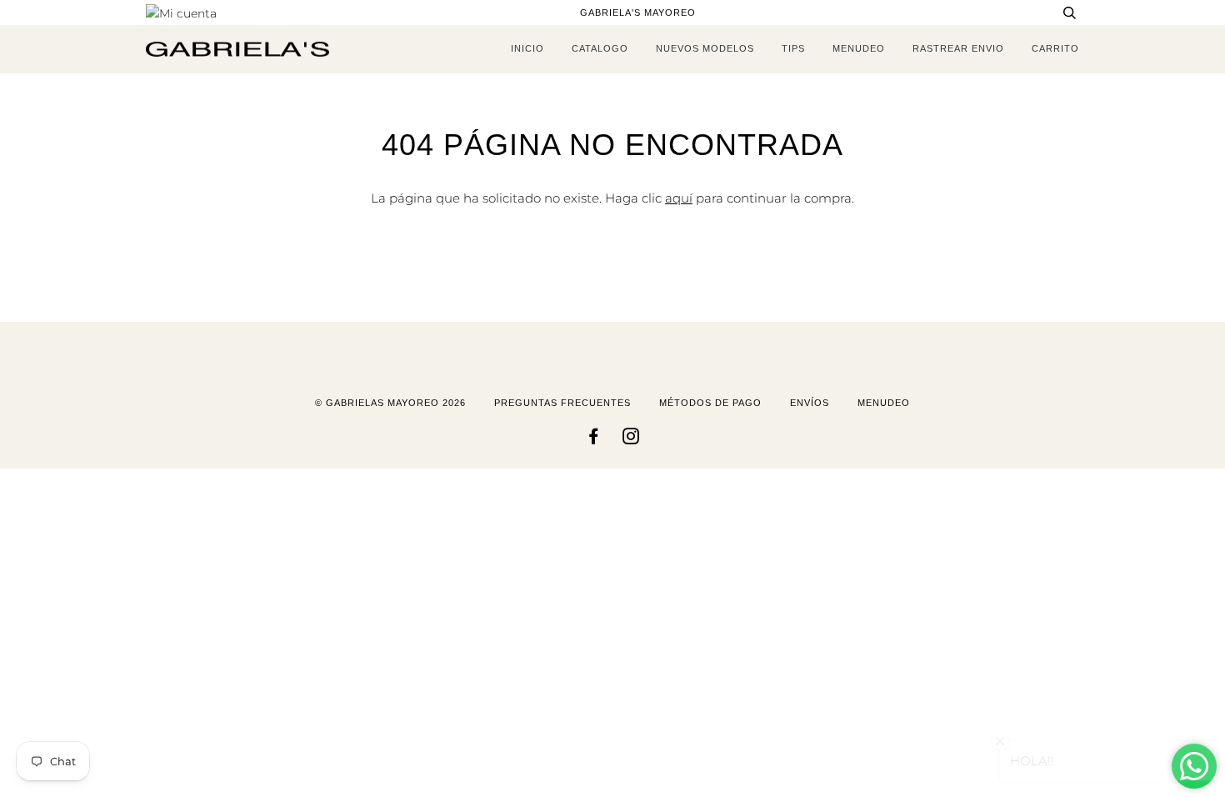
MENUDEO (858, 48)
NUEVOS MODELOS (705, 48)
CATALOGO (600, 48)
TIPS (793, 48)
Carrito (1055, 48)
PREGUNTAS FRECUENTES (562, 403)
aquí (678, 198)
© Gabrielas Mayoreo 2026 (390, 403)
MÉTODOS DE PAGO (710, 403)
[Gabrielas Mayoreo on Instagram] (631, 439)
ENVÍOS (809, 403)
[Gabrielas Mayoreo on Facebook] (593, 439)
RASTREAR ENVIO (958, 48)
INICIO (527, 48)
